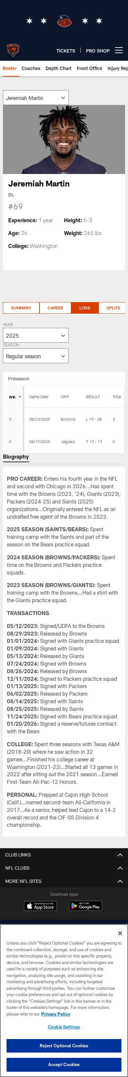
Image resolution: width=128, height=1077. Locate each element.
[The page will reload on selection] (36, 97)
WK (12, 397)
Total (117, 396)
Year (8, 325)
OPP (65, 396)
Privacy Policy (55, 1014)
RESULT (93, 396)
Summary (21, 307)
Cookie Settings (64, 1026)
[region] (64, 1000)
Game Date (38, 396)
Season (11, 345)
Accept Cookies (64, 1064)
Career (55, 307)
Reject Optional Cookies (64, 1045)
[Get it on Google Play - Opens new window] (85, 909)
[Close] (120, 933)
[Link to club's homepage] (13, 47)
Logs (84, 307)
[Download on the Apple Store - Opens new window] (40, 906)
